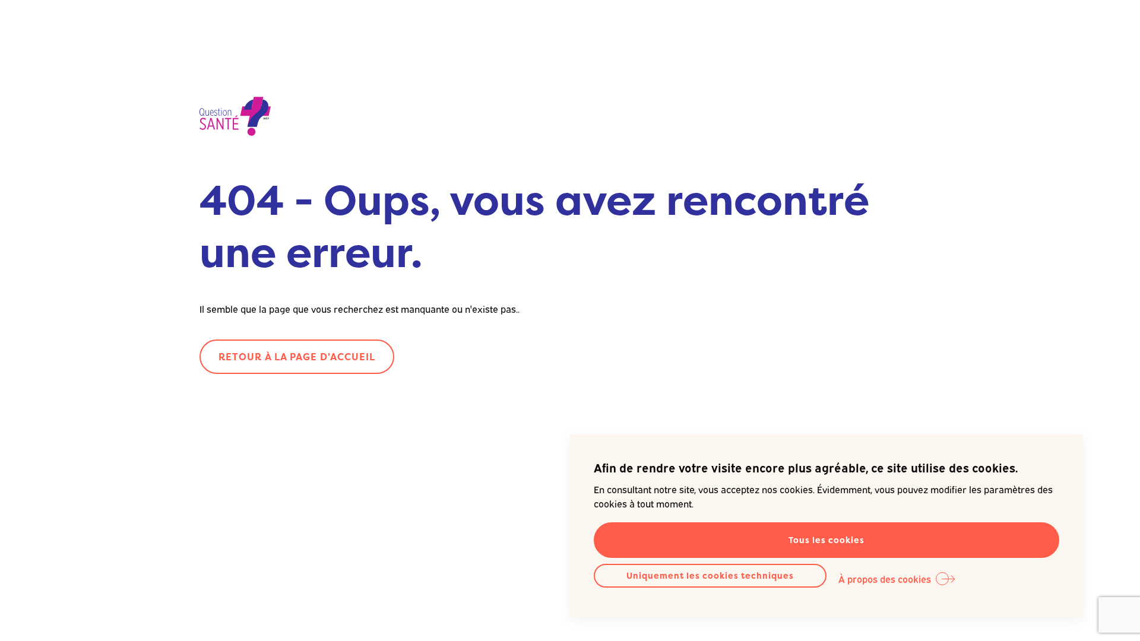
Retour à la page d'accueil (296, 356)
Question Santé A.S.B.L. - (235, 117)
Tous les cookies (826, 539)
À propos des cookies (884, 578)
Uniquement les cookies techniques (710, 575)
